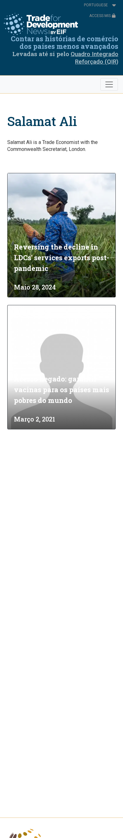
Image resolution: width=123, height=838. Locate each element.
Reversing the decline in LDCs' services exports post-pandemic (61, 257)
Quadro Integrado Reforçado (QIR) (94, 57)
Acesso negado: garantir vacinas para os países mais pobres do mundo (61, 389)
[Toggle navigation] (109, 84)
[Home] (41, 24)
